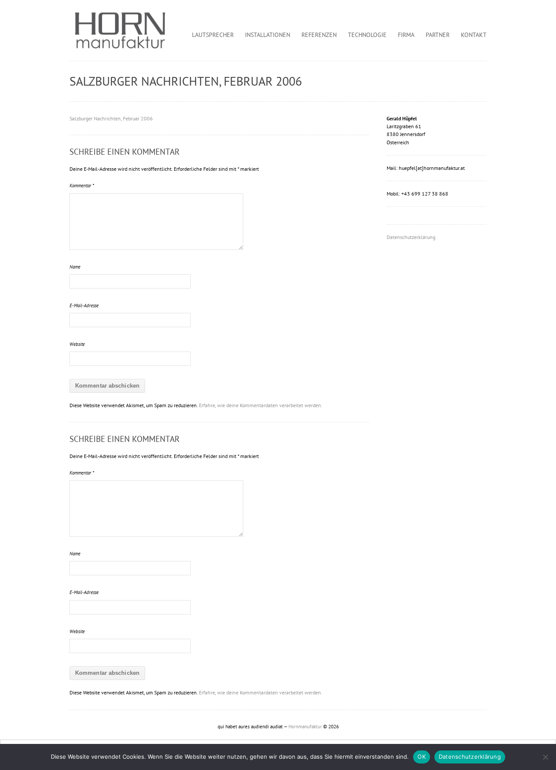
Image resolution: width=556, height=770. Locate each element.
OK (421, 756)
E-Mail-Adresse (84, 305)
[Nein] (545, 757)
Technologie (367, 35)
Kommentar (82, 186)
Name (75, 267)
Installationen (267, 35)
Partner (438, 35)
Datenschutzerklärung (411, 237)
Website (77, 344)
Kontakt (473, 35)
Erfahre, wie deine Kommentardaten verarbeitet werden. (260, 405)
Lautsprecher (213, 35)
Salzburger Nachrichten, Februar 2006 (111, 118)
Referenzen (319, 35)
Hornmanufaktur (305, 727)
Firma (406, 35)
